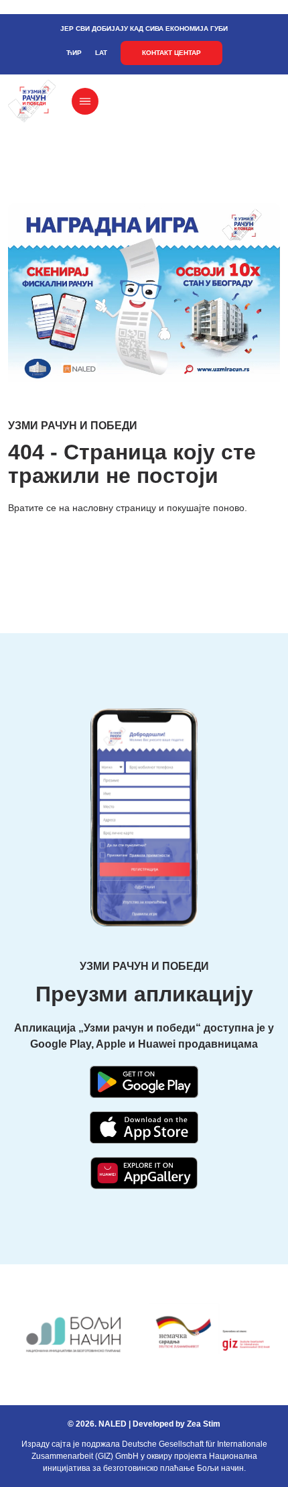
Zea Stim (203, 1424)
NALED (112, 1424)
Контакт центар (171, 52)
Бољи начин (220, 1468)
